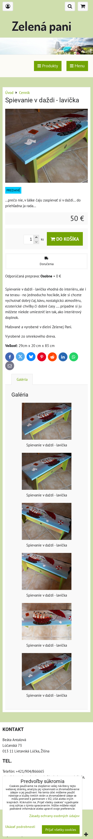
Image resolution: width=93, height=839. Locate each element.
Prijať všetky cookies (60, 829)
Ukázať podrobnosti (20, 827)
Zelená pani (41, 26)
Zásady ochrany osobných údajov (54, 815)
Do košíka (67, 239)
